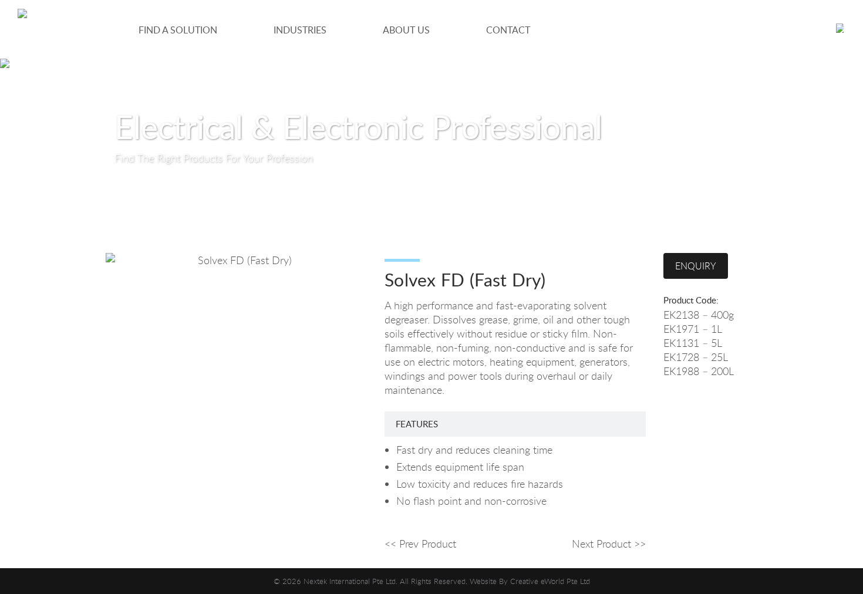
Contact (508, 29)
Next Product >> (609, 543)
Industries (300, 29)
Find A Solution (178, 29)
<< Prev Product (420, 543)
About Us (406, 29)
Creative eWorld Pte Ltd (550, 581)
